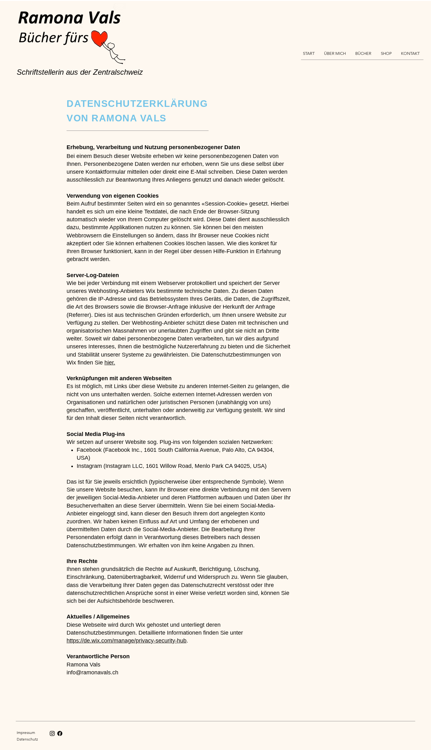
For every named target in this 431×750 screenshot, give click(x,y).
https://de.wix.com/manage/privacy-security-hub (126, 640)
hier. (109, 362)
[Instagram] (52, 733)
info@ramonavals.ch (92, 672)
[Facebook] (59, 733)
